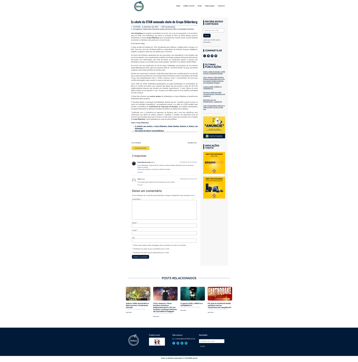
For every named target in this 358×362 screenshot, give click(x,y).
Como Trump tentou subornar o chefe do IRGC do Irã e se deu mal (214, 107)
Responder (140, 172)
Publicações (209, 6)
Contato (221, 6)
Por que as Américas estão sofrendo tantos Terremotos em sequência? (214, 94)
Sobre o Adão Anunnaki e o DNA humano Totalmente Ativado (214, 72)
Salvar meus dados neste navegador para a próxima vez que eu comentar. (160, 245)
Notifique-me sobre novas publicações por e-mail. (151, 252)
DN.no (174, 119)
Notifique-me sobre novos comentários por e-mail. (151, 249)
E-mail (135, 230)
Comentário (136, 199)
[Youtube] (215, 55)
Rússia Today (140, 43)
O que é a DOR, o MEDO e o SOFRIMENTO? (212, 87)
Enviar (207, 36)
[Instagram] (204, 55)
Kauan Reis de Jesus (144, 162)
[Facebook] (208, 55)
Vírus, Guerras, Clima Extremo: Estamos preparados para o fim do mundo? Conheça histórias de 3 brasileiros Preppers (214, 80)
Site (133, 237)
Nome (134, 222)
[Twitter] (212, 55)
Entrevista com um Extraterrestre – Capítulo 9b (212, 101)
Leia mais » (129, 312)
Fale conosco (177, 335)
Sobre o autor (188, 6)
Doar (200, 6)
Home (178, 6)
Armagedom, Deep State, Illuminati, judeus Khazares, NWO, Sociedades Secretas (163, 29)
